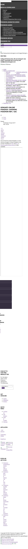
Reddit (2, 134)
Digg (2, 131)
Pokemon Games (6, 25)
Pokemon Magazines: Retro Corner (12, 19)
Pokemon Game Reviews (9, 35)
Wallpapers (6, 17)
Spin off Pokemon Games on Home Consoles (14, 33)
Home (3, 4)
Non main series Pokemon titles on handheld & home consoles (16, 92)
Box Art (5, 10)
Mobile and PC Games (8, 29)
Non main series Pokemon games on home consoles (16, 97)
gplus (2, 130)
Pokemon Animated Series (10, 22)
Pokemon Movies (7, 38)
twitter (2, 137)
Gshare (3, 133)
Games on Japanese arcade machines (15, 87)
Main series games (8, 28)
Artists (5, 398)
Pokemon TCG (5, 41)
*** (2, 128)
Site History (5, 415)
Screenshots (6, 14)
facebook (3, 136)
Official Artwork (7, 13)
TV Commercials (7, 16)
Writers (5, 401)
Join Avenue (2, 430)
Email (4, 119)
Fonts (4, 11)
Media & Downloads (8, 7)
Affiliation (5, 400)
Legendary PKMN (3, 435)
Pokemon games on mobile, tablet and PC (16, 85)
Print (4, 117)
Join (3, 388)
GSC (17, 143)
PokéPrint (3, 439)
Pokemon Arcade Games (9, 31)
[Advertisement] (14, 352)
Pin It (2, 139)
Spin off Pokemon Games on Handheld (13, 32)
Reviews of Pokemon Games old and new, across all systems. (16, 101)
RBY (12, 143)
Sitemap (5, 422)
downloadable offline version (8, 145)
